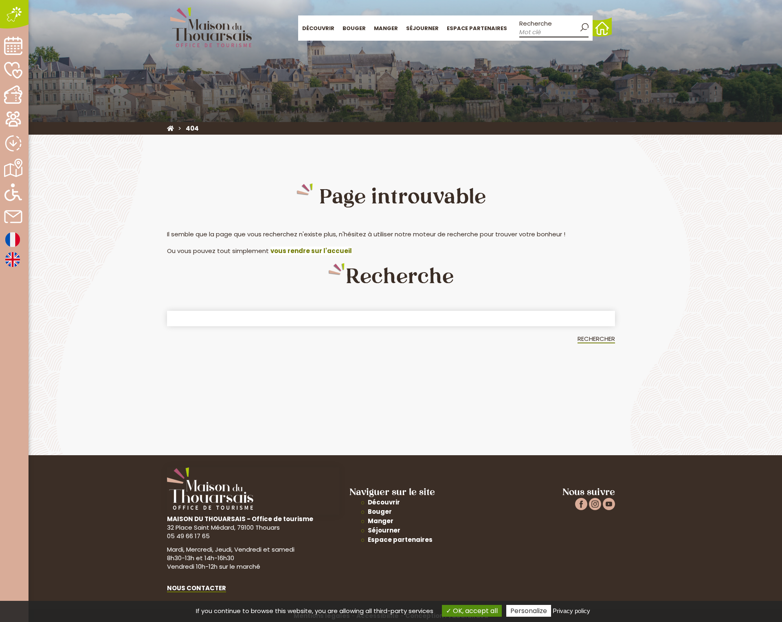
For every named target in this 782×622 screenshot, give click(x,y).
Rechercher (596, 338)
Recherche (535, 23)
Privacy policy (571, 610)
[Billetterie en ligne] (13, 94)
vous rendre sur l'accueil (311, 251)
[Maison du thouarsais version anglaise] (12, 266)
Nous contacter (196, 588)
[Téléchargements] (13, 143)
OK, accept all (474, 610)
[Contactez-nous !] (13, 216)
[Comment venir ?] (13, 168)
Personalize (528, 610)
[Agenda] (13, 46)
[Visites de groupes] (13, 119)
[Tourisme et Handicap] (13, 192)
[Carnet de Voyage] (13, 70)
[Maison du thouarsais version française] (12, 246)
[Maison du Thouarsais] (170, 128)
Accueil (602, 27)
